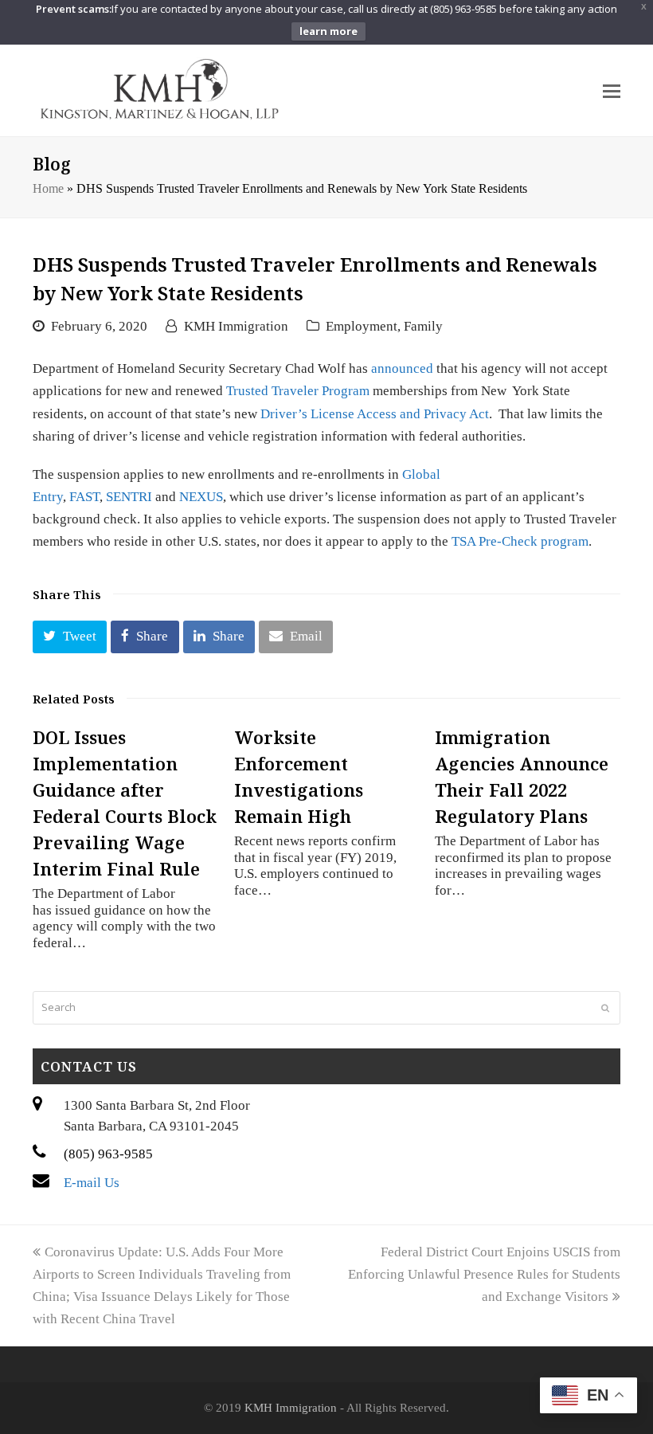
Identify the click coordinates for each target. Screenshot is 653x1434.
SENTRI (129, 496)
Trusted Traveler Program (298, 390)
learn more (328, 31)
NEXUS (201, 496)
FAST (84, 496)
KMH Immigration (236, 326)
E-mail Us (91, 1182)
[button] (70, 637)
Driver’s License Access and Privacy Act (374, 413)
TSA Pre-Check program (520, 541)
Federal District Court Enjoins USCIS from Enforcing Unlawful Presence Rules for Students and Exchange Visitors (484, 1274)
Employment (361, 326)
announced (402, 368)
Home (48, 188)
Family (423, 326)
